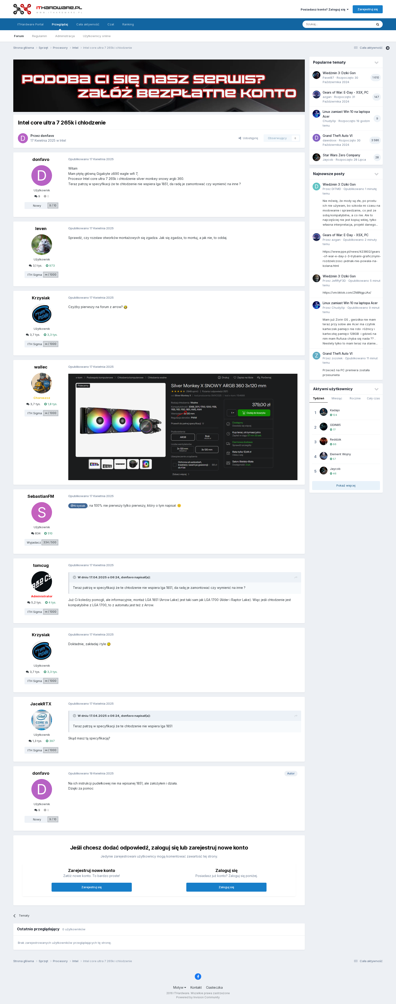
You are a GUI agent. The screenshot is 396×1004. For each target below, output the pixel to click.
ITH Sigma (35, 274)
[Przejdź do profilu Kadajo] (323, 412)
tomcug (41, 565)
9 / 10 (52, 205)
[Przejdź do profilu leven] (41, 244)
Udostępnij (249, 138)
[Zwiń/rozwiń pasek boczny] (388, 47)
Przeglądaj (60, 24)
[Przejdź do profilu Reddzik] (323, 441)
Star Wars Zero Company (341, 155)
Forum (19, 36)
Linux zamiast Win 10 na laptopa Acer (350, 303)
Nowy (37, 205)
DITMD (336, 189)
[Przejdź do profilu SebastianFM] (41, 512)
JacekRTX (40, 703)
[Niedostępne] (182, 426)
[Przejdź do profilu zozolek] (316, 356)
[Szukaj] (378, 24)
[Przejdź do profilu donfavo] (23, 138)
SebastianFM (41, 496)
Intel (63, 140)
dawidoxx (329, 140)
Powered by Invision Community (198, 997)
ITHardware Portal (30, 24)
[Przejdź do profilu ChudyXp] (316, 114)
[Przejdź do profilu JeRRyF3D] (316, 278)
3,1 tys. (37, 265)
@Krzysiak (78, 505)
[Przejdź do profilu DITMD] (316, 186)
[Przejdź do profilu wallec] (41, 383)
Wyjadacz (34, 542)
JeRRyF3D (339, 280)
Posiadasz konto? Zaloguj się (324, 9)
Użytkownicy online (97, 36)
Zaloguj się (226, 887)
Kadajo (335, 410)
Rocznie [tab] (355, 398)
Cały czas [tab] (373, 398)
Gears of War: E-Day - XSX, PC (345, 92)
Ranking (128, 24)
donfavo (47, 136)
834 (37, 533)
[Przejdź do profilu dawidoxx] (316, 138)
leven (41, 228)
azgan (327, 97)
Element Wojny (340, 454)
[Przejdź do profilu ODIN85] (323, 426)
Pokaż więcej (345, 485)
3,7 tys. (34, 334)
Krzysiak (41, 297)
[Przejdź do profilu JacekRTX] (41, 720)
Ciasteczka (214, 987)
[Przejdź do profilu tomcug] (41, 581)
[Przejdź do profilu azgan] (316, 94)
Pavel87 (328, 77)
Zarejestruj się (368, 9)
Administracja (65, 36)
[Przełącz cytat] (75, 577)
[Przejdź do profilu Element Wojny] (323, 456)
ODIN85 (335, 425)
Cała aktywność (87, 24)
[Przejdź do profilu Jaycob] (316, 157)
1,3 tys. (37, 741)
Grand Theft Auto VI (337, 136)
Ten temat (359, 24)
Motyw (178, 987)
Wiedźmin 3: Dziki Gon (339, 73)
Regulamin (39, 36)
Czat (110, 24)
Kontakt (196, 987)
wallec (40, 367)
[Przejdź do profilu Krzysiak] (41, 314)
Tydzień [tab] (318, 398)
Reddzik (335, 439)
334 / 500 (49, 542)
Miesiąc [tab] (337, 398)
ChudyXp (329, 121)
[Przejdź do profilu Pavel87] (316, 75)
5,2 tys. (35, 602)
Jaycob (328, 159)
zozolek (337, 358)
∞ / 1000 (50, 274)
